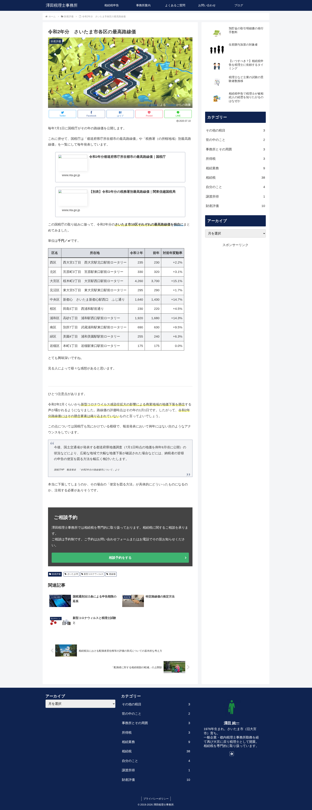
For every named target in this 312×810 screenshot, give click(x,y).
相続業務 (235, 168)
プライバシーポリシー (156, 798)
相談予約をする (120, 557)
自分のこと (235, 187)
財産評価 (56, 574)
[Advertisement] (235, 273)
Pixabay (171, 104)
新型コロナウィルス (93, 574)
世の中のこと (235, 140)
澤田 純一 (231, 723)
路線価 (112, 574)
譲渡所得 (235, 196)
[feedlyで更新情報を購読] (231, 754)
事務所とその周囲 (235, 149)
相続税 (235, 177)
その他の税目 (235, 130)
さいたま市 (72, 574)
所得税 (235, 158)
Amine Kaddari (147, 104)
